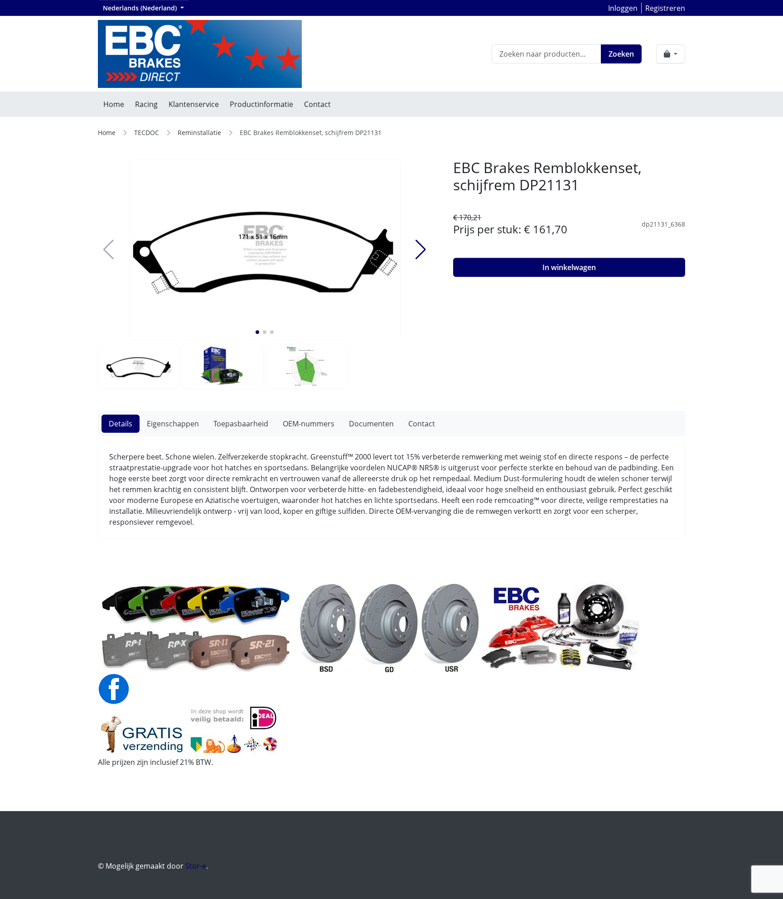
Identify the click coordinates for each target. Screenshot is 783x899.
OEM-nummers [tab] (308, 424)
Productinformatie (261, 104)
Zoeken (621, 54)
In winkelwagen (569, 267)
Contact (317, 104)
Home (113, 104)
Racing (146, 104)
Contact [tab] (421, 424)
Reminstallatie (199, 132)
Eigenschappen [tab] (173, 424)
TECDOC (146, 132)
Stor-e (195, 866)
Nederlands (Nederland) (141, 8)
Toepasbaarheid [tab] (240, 424)
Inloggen (623, 8)
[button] (257, 332)
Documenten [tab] (371, 424)
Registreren (665, 8)
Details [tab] (120, 424)
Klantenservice (194, 104)
